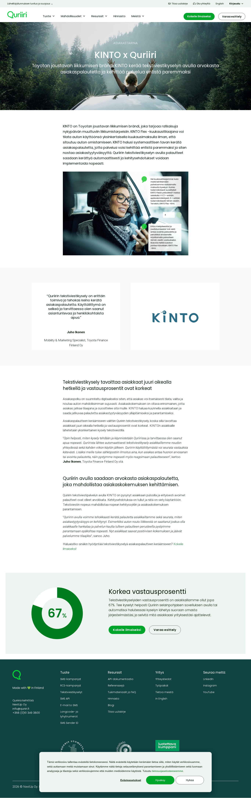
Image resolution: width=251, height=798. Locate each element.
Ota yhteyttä (203, 3)
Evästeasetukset (130, 780)
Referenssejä (116, 685)
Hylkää (190, 780)
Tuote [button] (47, 16)
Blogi (111, 705)
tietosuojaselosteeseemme (167, 770)
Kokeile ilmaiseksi (199, 16)
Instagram (210, 685)
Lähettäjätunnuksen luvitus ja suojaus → (30, 3)
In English (161, 698)
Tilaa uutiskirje (180, 3)
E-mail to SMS (69, 705)
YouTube (208, 692)
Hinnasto (119, 16)
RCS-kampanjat (70, 685)
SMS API (65, 698)
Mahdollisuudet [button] (71, 16)
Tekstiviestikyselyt (71, 692)
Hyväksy (160, 780)
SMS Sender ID (69, 723)
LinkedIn (208, 679)
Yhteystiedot (163, 679)
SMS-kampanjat (70, 679)
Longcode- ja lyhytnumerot (69, 714)
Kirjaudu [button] (234, 3)
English (220, 3)
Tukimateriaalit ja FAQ (122, 692)
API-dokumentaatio (120, 679)
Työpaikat (161, 685)
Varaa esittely (231, 16)
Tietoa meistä (164, 692)
